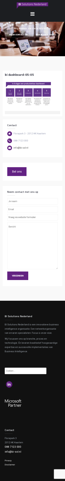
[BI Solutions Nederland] (32, 5)
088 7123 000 (13, 446)
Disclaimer (10, 465)
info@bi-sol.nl (21, 147)
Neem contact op (18, 35)
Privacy (8, 461)
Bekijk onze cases (46, 35)
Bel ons (17, 171)
